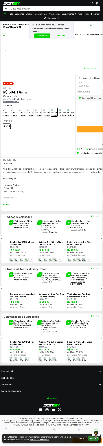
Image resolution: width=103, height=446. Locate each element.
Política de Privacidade (39, 440)
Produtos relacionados (18, 217)
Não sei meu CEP (83, 92)
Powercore (96, 14)
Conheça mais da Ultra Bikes (21, 316)
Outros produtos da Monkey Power (25, 269)
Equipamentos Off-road (72, 14)
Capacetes (19, 14)
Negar (82, 438)
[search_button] (6, 8)
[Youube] (55, 410)
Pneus (86, 14)
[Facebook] (42, 410)
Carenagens (54, 14)
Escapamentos (41, 14)
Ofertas (29, 14)
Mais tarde (61, 36)
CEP (80, 83)
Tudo (11, 14)
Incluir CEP (42, 36)
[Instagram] (48, 410)
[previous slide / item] (6, 51)
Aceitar (93, 438)
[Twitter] (61, 410)
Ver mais (7, 204)
